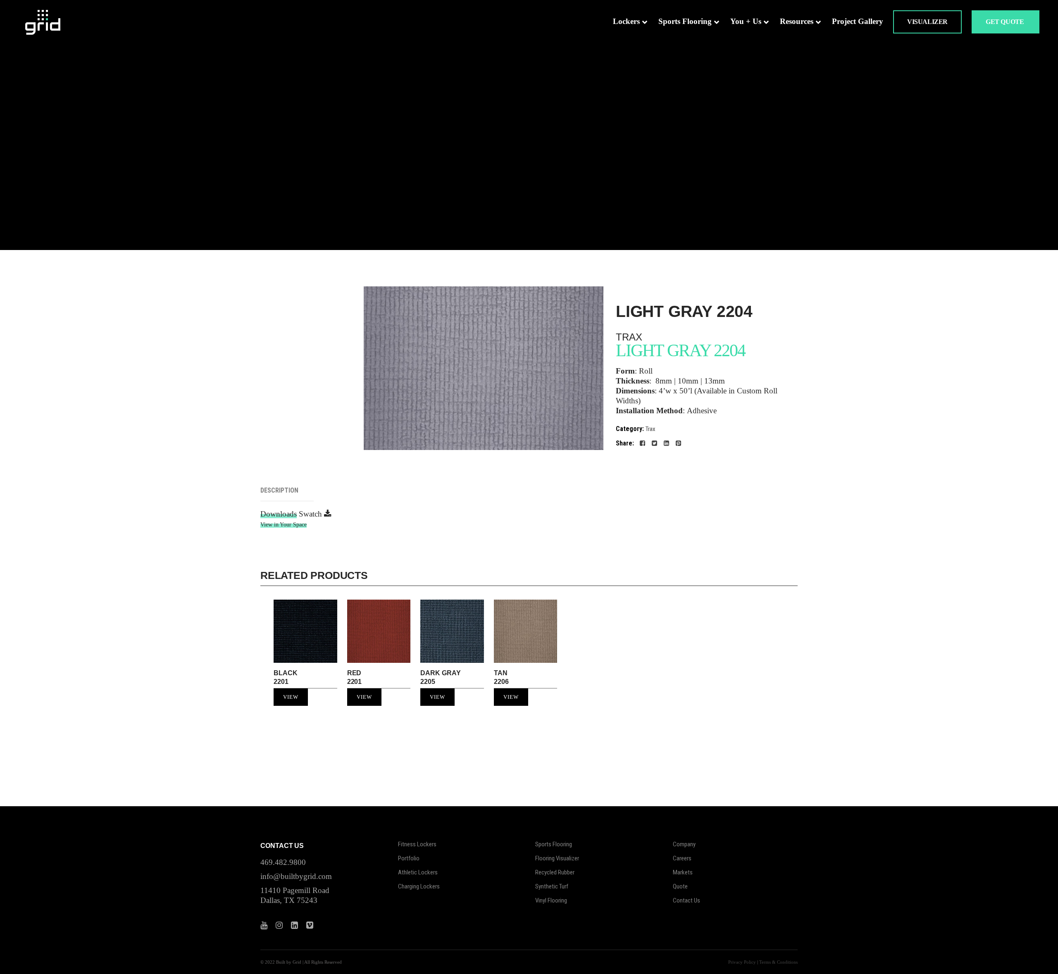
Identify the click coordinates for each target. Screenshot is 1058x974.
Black (286, 677)
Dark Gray (440, 677)
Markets (683, 872)
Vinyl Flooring (551, 900)
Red (354, 677)
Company (684, 844)
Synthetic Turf (551, 886)
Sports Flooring (553, 844)
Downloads (278, 514)
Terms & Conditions (778, 962)
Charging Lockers (419, 886)
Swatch (311, 514)
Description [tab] (279, 490)
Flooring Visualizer (557, 858)
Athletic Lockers (418, 872)
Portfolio (408, 858)
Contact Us (686, 900)
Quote (680, 886)
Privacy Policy (742, 962)
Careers (682, 858)
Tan (501, 677)
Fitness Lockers (417, 844)
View (290, 697)
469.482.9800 (283, 862)
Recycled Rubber (554, 872)
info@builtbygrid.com (296, 876)
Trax (650, 429)
